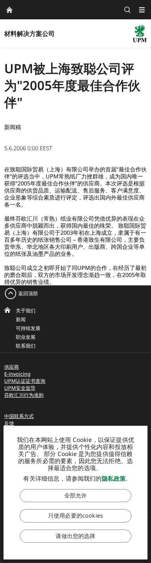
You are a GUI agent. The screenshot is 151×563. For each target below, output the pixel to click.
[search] (127, 9)
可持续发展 (28, 328)
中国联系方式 (19, 416)
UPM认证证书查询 (24, 381)
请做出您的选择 (75, 536)
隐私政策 (114, 478)
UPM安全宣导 (19, 388)
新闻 (21, 319)
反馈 (9, 423)
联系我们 (25, 345)
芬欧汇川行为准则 (24, 395)
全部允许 (75, 495)
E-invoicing (17, 374)
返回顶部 (28, 293)
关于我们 (25, 310)
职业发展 (25, 337)
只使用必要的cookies (75, 515)
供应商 (11, 366)
